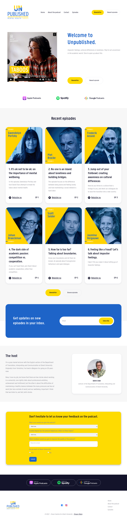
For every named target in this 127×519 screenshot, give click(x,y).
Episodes (75, 12)
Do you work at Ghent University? (40, 449)
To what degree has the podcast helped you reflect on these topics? (51, 431)
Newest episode (94, 80)
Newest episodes (112, 12)
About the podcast (54, 12)
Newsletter (97, 12)
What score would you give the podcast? (42, 423)
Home (43, 12)
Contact (66, 12)
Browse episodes (72, 293)
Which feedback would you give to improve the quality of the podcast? (52, 439)
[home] (18, 12)
